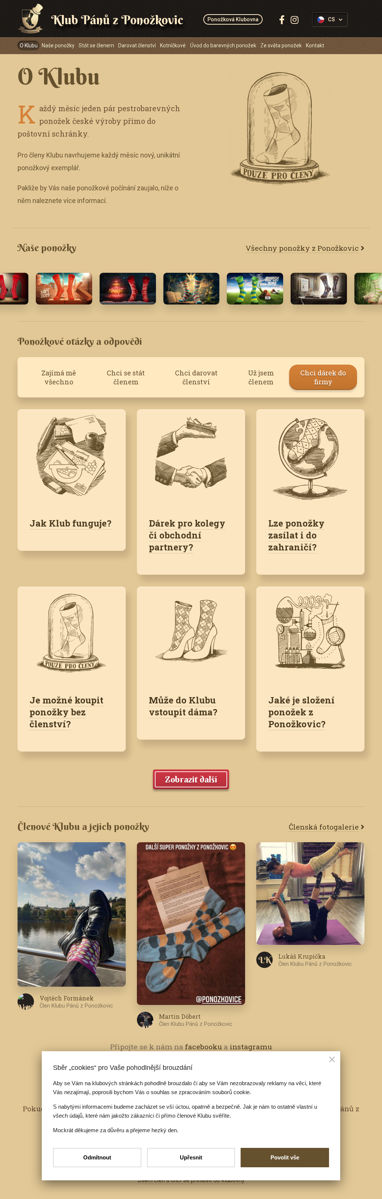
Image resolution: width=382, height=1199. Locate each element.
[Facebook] (282, 19)
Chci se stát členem (126, 377)
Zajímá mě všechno (58, 377)
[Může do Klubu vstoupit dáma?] (191, 635)
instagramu (251, 1046)
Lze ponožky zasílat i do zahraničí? (296, 535)
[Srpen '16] (255, 289)
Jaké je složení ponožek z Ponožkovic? (301, 712)
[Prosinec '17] (128, 289)
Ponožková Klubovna (233, 19)
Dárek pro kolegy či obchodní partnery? (187, 535)
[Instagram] (294, 19)
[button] (332, 1060)
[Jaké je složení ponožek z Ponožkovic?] (310, 635)
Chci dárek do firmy (323, 377)
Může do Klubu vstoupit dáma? (183, 706)
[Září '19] (64, 289)
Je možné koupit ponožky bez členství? (66, 712)
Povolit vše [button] (284, 1157)
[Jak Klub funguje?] (72, 457)
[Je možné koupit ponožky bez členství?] (72, 635)
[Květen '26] (191, 289)
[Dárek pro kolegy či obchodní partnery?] (191, 457)
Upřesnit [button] (191, 1157)
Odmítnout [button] (97, 1157)
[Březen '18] (319, 289)
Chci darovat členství (196, 377)
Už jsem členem (261, 377)
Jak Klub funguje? (70, 523)
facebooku (203, 1046)
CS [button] (331, 19)
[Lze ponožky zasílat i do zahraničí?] (310, 457)
